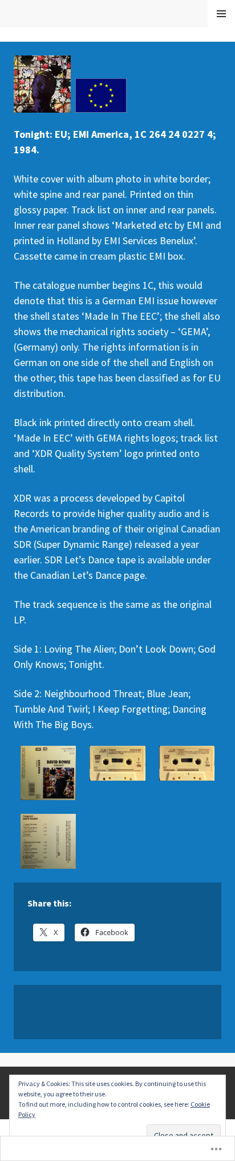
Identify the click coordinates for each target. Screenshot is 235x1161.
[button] (48, 773)
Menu (221, 13)
